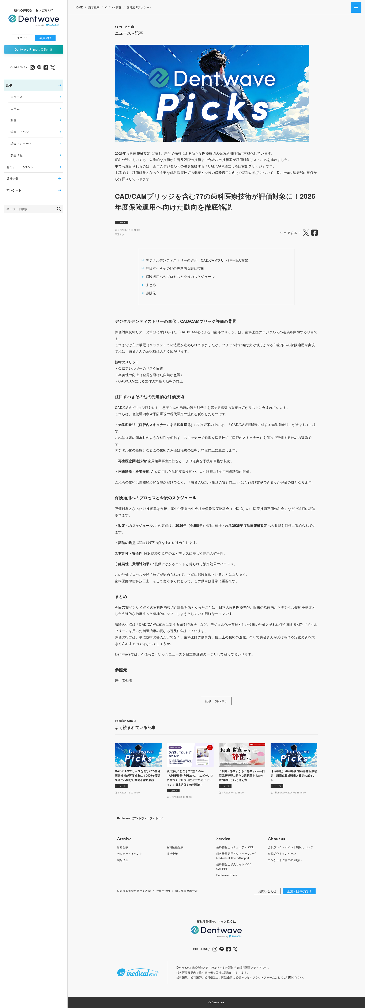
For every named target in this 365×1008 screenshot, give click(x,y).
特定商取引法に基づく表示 (134, 891)
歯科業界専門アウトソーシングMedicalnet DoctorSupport (236, 855)
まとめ (151, 284)
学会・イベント (21, 131)
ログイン (22, 38)
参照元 (151, 293)
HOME (79, 7)
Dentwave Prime (34, 49)
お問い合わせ (267, 891)
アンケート (14, 190)
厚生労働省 (123, 680)
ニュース (17, 96)
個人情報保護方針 (186, 891)
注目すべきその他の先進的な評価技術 (175, 268)
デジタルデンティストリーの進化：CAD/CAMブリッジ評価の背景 (197, 260)
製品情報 (17, 155)
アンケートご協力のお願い (285, 860)
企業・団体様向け (299, 891)
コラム (15, 108)
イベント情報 (113, 7)
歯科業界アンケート (139, 7)
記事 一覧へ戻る (216, 701)
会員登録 (45, 38)
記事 (9, 85)
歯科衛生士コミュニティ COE (235, 847)
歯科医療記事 (175, 847)
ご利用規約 (163, 891)
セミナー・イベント (20, 167)
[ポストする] (306, 233)
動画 (14, 120)
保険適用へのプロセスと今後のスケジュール (180, 276)
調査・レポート (21, 143)
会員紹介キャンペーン (282, 853)
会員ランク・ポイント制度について (290, 847)
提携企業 (12, 178)
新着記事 (93, 7)
